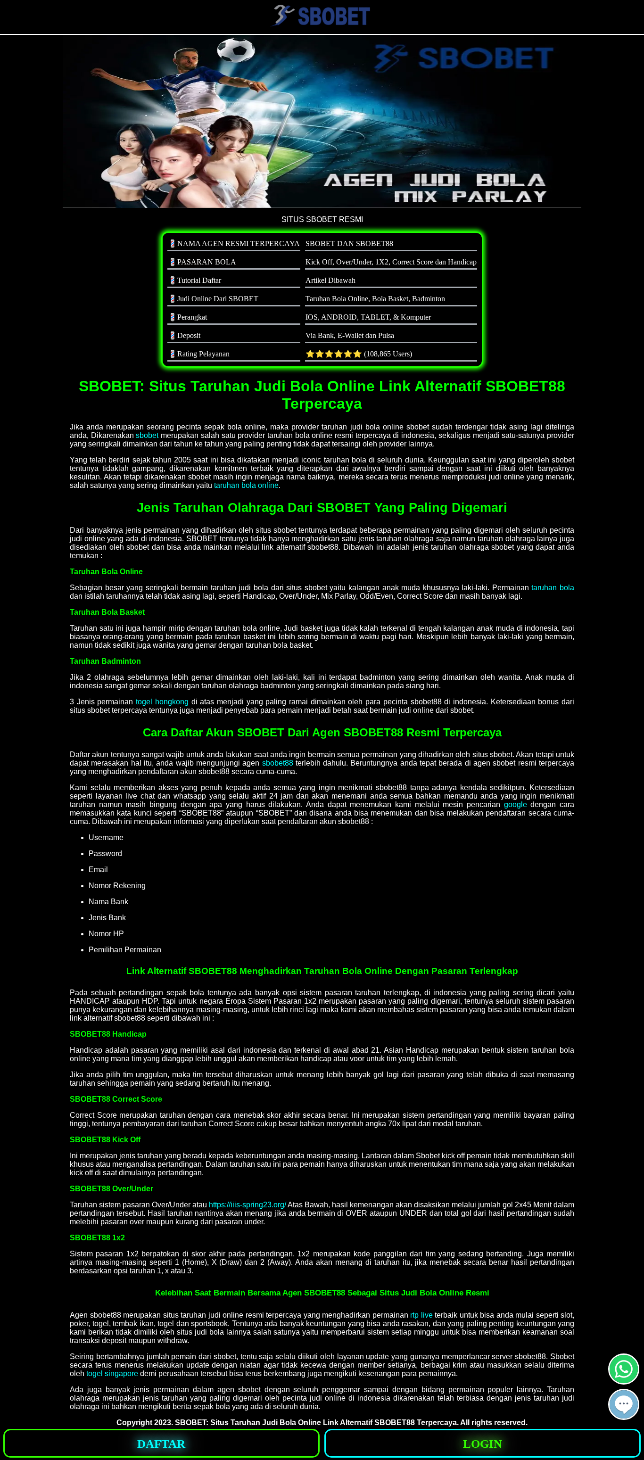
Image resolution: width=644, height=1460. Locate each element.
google (515, 804)
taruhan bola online (246, 485)
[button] (624, 1404)
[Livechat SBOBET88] (624, 1416)
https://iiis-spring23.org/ (247, 1205)
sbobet (147, 435)
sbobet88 (277, 763)
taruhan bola (552, 588)
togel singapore (112, 1373)
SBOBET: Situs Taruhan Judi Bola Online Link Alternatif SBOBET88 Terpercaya (316, 1423)
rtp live (421, 1315)
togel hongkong (162, 702)
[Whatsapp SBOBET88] (624, 1381)
